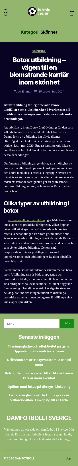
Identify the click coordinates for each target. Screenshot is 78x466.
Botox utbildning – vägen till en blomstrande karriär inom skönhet (39, 71)
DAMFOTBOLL (24, 458)
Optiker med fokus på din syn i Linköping (39, 387)
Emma (26, 91)
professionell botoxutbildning (27, 220)
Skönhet (39, 50)
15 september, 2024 (51, 91)
